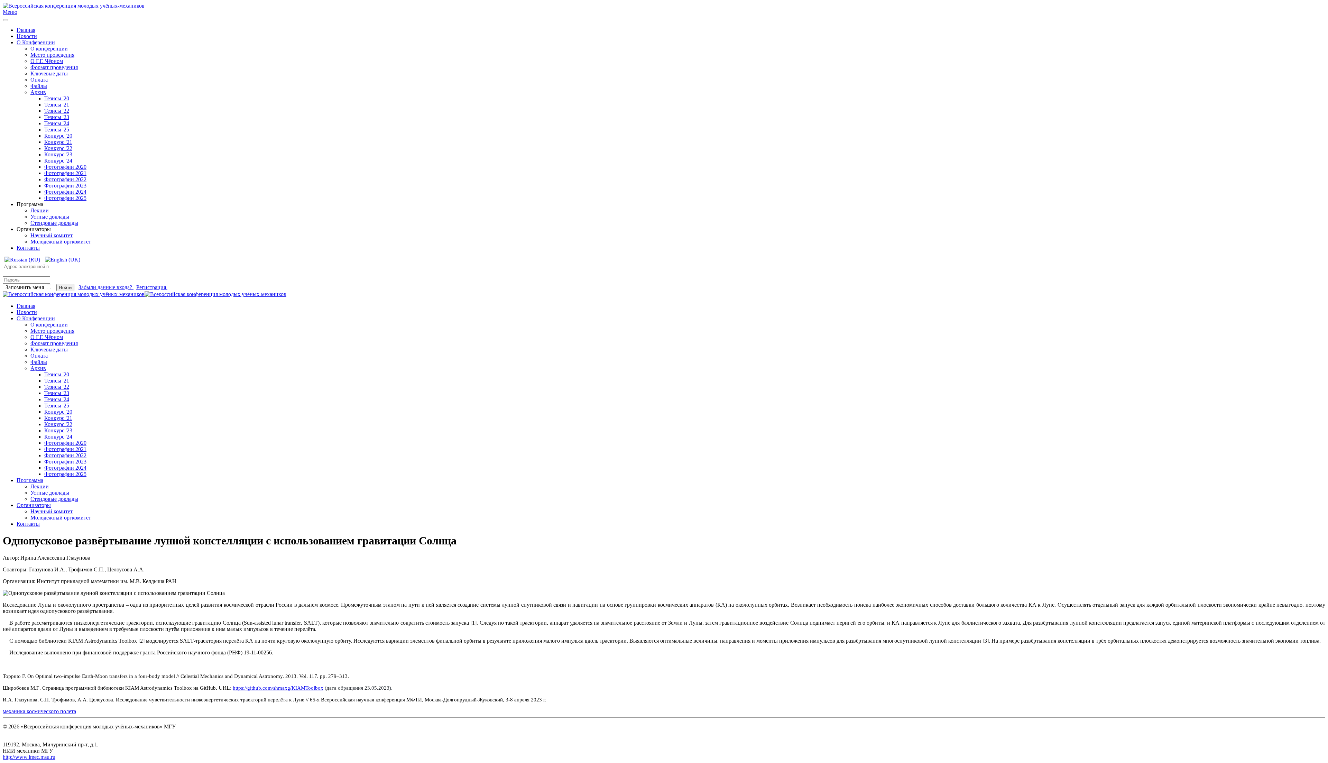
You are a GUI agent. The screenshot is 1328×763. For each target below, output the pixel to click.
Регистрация (151, 287)
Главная (26, 30)
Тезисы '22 (56, 111)
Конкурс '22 (58, 148)
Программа (30, 480)
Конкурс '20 (58, 136)
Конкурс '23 (58, 154)
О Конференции (36, 42)
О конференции (49, 49)
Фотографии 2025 (65, 198)
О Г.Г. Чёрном (46, 61)
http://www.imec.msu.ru (29, 757)
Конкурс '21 (58, 142)
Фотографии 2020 (65, 167)
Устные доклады (49, 217)
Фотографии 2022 (65, 179)
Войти (65, 287)
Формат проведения (54, 67)
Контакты (28, 248)
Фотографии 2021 (65, 173)
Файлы (38, 86)
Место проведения (52, 55)
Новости (27, 36)
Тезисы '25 (56, 129)
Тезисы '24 (56, 123)
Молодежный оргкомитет (60, 242)
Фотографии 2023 (65, 186)
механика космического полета (39, 711)
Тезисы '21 (56, 105)
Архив (38, 92)
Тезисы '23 (56, 117)
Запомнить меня (25, 287)
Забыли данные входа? (106, 287)
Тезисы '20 (56, 98)
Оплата (39, 80)
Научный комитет (51, 235)
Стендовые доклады (54, 223)
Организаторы (34, 505)
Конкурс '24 (58, 161)
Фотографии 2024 (65, 192)
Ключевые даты (49, 73)
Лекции (39, 210)
